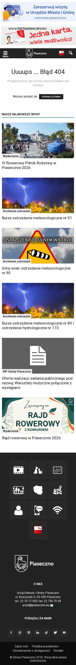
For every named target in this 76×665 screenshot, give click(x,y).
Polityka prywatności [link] (45, 646)
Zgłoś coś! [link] (21, 646)
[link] (5, 53)
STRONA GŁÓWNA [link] (51, 97)
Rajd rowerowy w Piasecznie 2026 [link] (31, 438)
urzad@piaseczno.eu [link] (35, 605)
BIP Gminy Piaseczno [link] (17, 371)
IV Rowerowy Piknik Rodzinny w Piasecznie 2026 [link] (29, 165)
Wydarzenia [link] (10, 156)
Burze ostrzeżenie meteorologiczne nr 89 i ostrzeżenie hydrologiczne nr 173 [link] (38, 325)
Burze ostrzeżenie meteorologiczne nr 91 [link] (37, 218)
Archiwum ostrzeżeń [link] (16, 211)
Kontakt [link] (58, 650)
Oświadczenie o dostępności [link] (31, 650)
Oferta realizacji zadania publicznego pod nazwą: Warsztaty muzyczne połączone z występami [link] (37, 383)
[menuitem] (23, 646)
